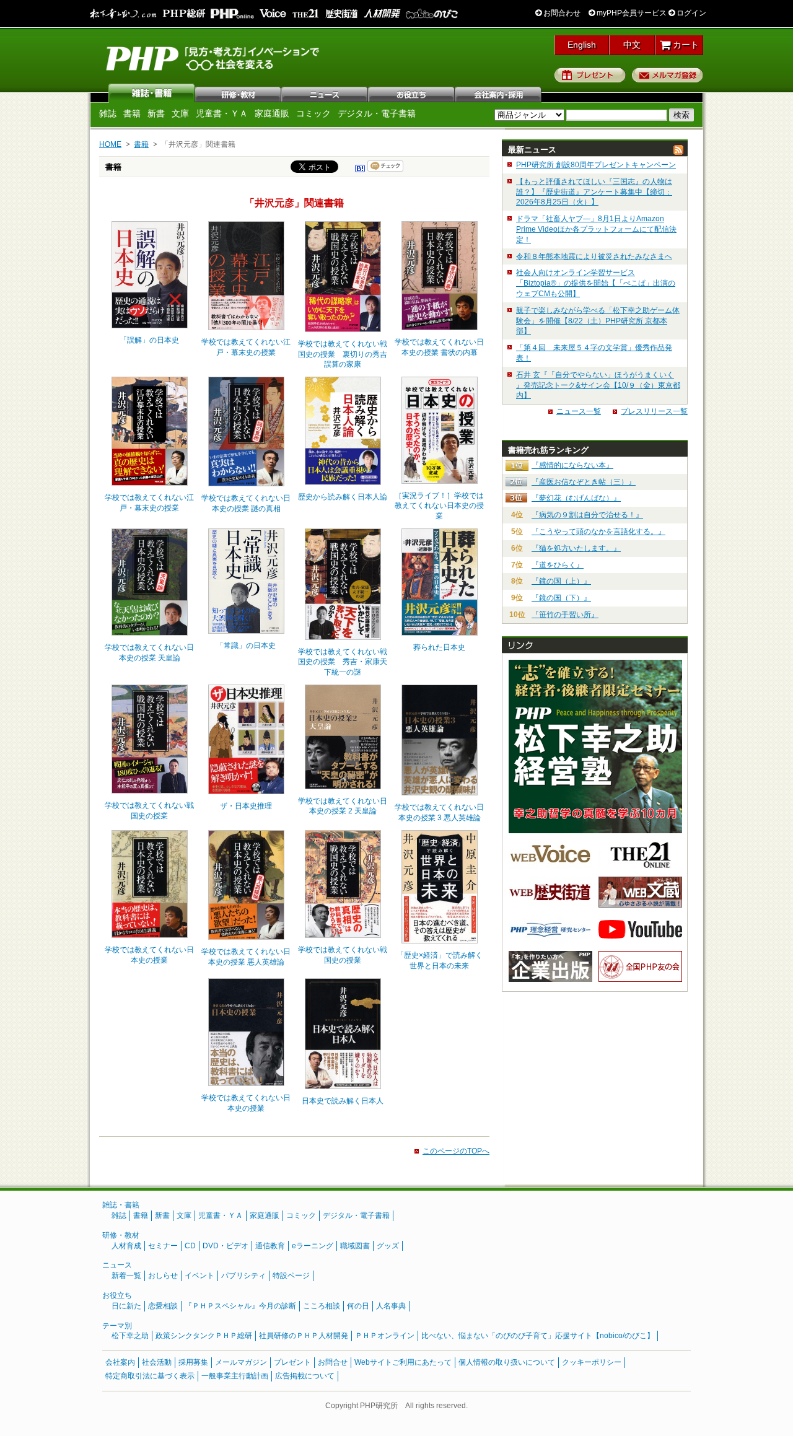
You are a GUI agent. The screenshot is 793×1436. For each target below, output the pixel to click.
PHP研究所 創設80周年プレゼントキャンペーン (596, 164)
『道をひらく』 (558, 565)
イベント (199, 1275)
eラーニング (312, 1245)
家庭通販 (272, 113)
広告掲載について (305, 1376)
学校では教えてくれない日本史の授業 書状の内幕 (439, 347)
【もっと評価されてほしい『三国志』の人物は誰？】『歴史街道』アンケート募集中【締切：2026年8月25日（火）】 (594, 192)
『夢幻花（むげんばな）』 (576, 498)
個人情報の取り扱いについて (506, 1362)
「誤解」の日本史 (149, 340)
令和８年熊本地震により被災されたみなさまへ (594, 256)
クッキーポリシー (591, 1362)
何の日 (358, 1306)
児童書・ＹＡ (222, 113)
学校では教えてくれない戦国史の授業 (149, 810)
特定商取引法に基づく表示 (150, 1376)
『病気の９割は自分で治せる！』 (587, 514)
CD (190, 1245)
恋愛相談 (163, 1306)
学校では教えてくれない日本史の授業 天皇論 (149, 652)
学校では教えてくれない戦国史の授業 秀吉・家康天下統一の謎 (342, 662)
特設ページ (291, 1275)
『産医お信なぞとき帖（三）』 (584, 482)
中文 (632, 45)
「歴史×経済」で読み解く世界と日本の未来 (439, 960)
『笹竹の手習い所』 (565, 614)
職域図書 (355, 1245)
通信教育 (270, 1245)
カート (684, 45)
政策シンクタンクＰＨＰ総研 (204, 1335)
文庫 (180, 113)
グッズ (388, 1245)
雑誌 (151, 93)
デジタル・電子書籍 (377, 113)
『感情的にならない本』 (572, 465)
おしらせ (163, 1275)
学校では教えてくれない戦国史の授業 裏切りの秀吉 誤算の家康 (343, 354)
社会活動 (157, 1362)
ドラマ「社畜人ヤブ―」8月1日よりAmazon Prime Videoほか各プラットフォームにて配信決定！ (596, 229)
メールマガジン (241, 1362)
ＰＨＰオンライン (384, 1335)
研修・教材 (238, 93)
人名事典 (391, 1306)
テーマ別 (117, 1325)
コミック (313, 113)
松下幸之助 (130, 1335)
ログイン (690, 13)
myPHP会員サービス (631, 13)
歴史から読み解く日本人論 (342, 497)
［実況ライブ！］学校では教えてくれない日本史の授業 (439, 506)
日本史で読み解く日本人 (342, 1101)
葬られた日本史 (439, 647)
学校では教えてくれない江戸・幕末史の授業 (246, 347)
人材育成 (126, 1245)
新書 (156, 113)
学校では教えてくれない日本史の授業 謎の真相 (246, 503)
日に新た (126, 1306)
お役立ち (412, 93)
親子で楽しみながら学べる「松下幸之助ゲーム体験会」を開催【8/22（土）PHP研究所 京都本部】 (598, 321)
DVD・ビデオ (225, 1245)
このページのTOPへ (456, 1151)
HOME (110, 144)
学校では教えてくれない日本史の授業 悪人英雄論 (246, 956)
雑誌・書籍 (120, 1205)
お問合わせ (561, 13)
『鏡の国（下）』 (561, 597)
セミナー (163, 1245)
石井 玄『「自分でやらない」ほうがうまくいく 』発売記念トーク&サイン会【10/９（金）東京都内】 (598, 385)
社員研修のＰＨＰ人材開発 (303, 1335)
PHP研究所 (213, 57)
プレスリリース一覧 (654, 411)
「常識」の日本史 (246, 645)
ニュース (325, 93)
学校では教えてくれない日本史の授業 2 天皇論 (342, 806)
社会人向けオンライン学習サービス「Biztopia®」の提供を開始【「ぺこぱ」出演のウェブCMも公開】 (595, 283)
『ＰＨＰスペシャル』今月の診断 (240, 1306)
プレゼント (590, 75)
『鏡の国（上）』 (561, 581)
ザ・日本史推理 (246, 806)
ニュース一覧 (578, 411)
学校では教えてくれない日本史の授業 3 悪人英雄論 (439, 812)
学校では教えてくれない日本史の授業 (149, 955)
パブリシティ (243, 1275)
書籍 (132, 113)
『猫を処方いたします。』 (576, 548)
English (581, 45)
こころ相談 (321, 1306)
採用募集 (193, 1362)
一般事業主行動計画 (234, 1376)
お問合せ (333, 1362)
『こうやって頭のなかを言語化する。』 (598, 531)
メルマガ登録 (667, 75)
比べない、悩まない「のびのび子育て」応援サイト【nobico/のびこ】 (537, 1335)
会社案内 (498, 93)
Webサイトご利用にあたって (403, 1362)
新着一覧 (126, 1275)
